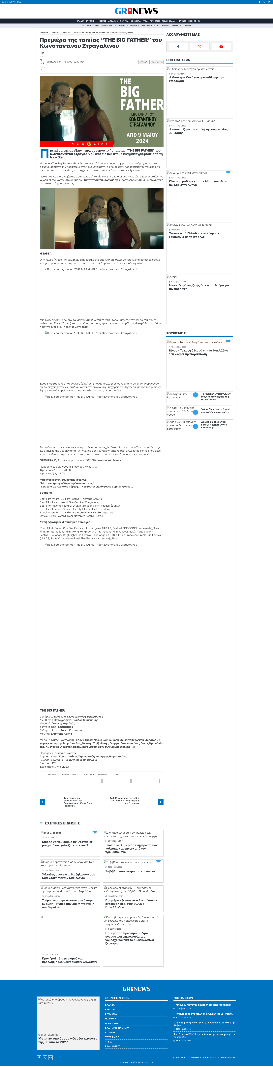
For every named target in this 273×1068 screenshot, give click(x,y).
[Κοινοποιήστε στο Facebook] (58, 781)
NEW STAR (51, 774)
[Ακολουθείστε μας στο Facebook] (39, 1057)
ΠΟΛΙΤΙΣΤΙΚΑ (146, 25)
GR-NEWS (130, 1062)
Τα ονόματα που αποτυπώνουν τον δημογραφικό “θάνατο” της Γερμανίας (78, 802)
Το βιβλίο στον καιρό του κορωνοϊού (130, 871)
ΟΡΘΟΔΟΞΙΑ (107, 25)
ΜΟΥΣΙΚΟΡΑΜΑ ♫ (169, 21)
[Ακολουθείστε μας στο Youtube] (50, 1057)
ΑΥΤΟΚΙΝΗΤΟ (162, 25)
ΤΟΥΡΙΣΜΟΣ (155, 21)
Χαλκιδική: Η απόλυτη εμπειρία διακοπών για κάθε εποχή (214, 424)
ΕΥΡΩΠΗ (90, 21)
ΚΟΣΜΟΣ (102, 21)
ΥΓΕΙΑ (145, 21)
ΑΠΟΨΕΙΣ (192, 21)
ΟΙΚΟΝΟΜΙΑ (136, 21)
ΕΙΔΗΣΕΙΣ (55, 32)
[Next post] (161, 802)
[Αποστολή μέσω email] (145, 781)
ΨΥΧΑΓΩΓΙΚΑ (156, 62)
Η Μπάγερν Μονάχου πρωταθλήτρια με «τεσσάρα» (202, 1004)
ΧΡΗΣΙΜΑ (187, 25)
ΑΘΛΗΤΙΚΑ (134, 25)
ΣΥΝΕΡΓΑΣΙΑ (175, 25)
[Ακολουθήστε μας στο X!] (264, 2)
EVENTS (182, 21)
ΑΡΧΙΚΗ (74, 21)
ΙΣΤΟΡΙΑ (96, 25)
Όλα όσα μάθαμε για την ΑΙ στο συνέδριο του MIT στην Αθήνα (204, 1024)
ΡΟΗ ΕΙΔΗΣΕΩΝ (178, 60)
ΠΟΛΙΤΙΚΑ (124, 21)
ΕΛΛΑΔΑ (80, 21)
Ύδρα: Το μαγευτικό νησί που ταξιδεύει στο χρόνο (215, 410)
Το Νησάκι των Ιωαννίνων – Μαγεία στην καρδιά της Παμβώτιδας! (216, 396)
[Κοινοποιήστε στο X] (87, 781)
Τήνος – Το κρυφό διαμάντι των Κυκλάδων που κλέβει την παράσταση (198, 352)
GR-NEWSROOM (54, 62)
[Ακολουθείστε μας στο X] (45, 1057)
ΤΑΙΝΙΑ (118, 774)
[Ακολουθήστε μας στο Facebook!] (259, 2)
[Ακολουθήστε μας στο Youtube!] (269, 2)
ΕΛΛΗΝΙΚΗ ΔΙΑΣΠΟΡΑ (117, 1028)
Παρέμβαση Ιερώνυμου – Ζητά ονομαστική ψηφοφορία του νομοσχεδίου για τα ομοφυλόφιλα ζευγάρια (129, 938)
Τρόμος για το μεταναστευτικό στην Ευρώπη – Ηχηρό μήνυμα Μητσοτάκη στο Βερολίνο (68, 904)
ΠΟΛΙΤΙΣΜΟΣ (119, 25)
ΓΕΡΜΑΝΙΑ (111, 1014)
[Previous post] (43, 802)
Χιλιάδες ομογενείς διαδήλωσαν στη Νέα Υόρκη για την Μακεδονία (68, 876)
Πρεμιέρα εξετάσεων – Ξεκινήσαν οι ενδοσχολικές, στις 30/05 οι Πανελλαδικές (131, 904)
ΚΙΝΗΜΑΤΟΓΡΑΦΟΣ (70, 774)
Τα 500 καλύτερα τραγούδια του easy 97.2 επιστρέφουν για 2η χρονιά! (124, 801)
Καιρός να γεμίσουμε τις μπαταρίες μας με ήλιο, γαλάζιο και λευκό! (67, 843)
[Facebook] (178, 46)
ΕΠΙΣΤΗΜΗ (86, 25)
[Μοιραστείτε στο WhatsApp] (116, 781)
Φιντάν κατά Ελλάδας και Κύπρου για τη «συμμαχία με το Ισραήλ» (197, 235)
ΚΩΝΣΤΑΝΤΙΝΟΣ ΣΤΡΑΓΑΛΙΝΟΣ (96, 774)
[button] (199, 21)
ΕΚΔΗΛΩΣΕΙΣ (112, 1046)
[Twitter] (199, 46)
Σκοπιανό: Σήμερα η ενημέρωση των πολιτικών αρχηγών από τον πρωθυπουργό (131, 848)
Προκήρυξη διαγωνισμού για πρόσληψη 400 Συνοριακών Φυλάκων (69, 960)
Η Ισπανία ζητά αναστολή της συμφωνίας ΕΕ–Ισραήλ (203, 1013)
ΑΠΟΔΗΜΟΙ (113, 21)
